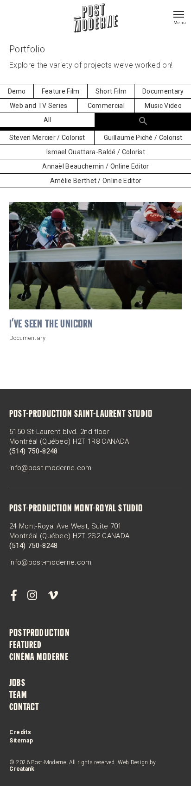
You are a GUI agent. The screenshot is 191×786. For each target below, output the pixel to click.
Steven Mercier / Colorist (47, 137)
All (47, 120)
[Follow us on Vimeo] (53, 595)
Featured (25, 645)
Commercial (106, 105)
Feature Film (61, 91)
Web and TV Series (38, 105)
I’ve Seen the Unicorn (51, 325)
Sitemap (21, 740)
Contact (24, 707)
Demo (17, 91)
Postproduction (39, 633)
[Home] (96, 19)
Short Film (111, 91)
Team (18, 695)
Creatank (22, 769)
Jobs (17, 683)
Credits (20, 732)
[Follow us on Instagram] (32, 595)
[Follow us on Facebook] (13, 595)
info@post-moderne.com (50, 468)
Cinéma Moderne (39, 657)
